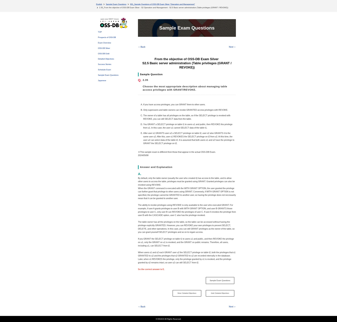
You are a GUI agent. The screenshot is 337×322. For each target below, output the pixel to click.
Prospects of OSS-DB (107, 37)
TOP (100, 32)
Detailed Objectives (106, 59)
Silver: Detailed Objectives (186, 293)
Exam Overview (104, 43)
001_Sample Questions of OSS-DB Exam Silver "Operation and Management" (162, 4)
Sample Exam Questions (116, 4)
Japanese (102, 80)
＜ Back (141, 47)
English (99, 4)
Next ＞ (232, 47)
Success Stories (104, 64)
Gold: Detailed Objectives (220, 293)
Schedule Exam (104, 70)
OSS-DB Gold (103, 54)
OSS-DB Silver (104, 48)
